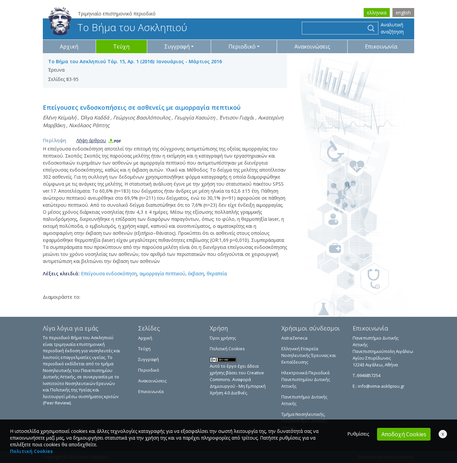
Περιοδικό (148, 370)
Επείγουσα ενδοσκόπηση (109, 273)
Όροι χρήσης (223, 338)
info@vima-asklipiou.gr (380, 386)
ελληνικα (376, 12)
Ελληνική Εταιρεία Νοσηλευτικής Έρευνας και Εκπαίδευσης (308, 355)
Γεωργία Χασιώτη (194, 117)
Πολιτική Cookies (227, 349)
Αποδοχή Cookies (403, 434)
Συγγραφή (148, 359)
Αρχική (69, 46)
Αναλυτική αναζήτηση (392, 28)
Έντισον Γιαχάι (236, 117)
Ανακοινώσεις (312, 46)
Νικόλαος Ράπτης (89, 125)
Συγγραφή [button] (177, 46)
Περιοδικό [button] (242, 46)
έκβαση (196, 273)
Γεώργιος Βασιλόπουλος (141, 117)
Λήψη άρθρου (91, 140)
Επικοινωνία (381, 46)
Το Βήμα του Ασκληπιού (132, 27)
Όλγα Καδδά (94, 117)
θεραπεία (217, 273)
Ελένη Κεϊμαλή (59, 117)
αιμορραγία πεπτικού (162, 273)
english (403, 12)
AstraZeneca (294, 338)
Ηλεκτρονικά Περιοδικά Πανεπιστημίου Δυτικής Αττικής (305, 379)
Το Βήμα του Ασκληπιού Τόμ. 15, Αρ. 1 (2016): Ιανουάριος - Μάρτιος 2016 (135, 61)
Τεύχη (121, 46)
